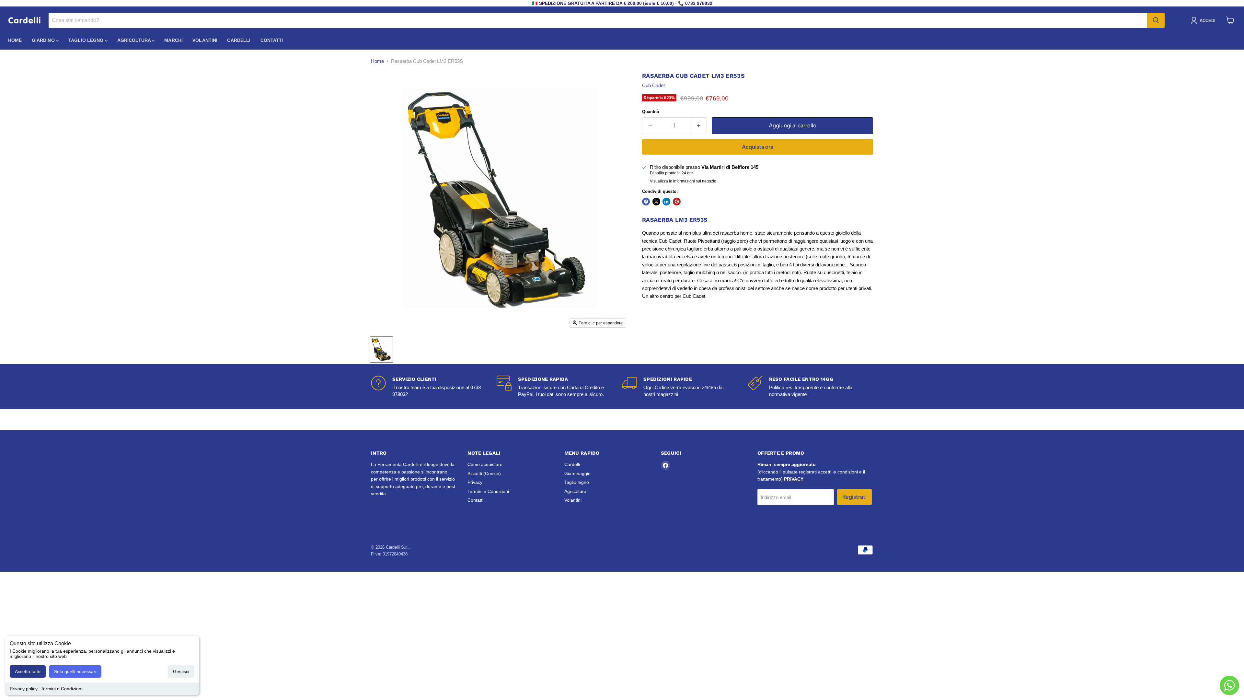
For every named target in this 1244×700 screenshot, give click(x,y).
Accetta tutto (27, 671)
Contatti (271, 40)
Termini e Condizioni (61, 688)
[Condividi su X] (656, 201)
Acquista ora (757, 147)
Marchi (173, 40)
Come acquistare (484, 464)
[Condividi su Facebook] (646, 201)
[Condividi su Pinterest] (677, 201)
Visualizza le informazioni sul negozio (683, 181)
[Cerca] (1156, 20)
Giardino (44, 40)
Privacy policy (24, 688)
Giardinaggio (577, 473)
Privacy (474, 482)
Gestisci (181, 671)
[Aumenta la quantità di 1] (699, 125)
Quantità (650, 111)
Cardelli (238, 40)
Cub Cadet (653, 85)
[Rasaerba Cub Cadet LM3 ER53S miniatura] (381, 349)
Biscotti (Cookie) (484, 473)
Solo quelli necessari (75, 671)
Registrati (854, 497)
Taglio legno (86, 40)
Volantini (204, 40)
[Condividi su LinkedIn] (666, 201)
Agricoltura (134, 40)
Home (15, 40)
